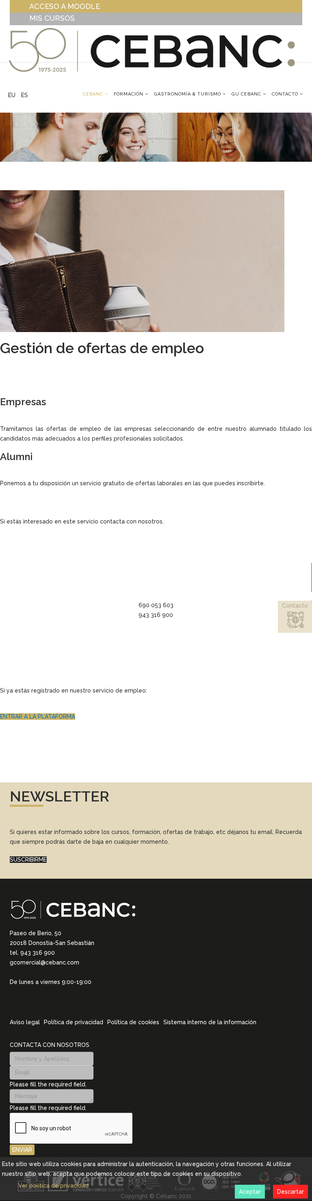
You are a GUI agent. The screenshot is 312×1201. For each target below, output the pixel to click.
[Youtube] (55, 1001)
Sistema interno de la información (209, 1022)
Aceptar (250, 1191)
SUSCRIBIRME (28, 859)
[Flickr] (66, 1001)
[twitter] (34, 1001)
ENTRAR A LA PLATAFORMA (37, 716)
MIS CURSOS (52, 18)
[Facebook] (44, 1001)
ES (24, 95)
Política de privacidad (73, 1022)
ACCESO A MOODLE (64, 6)
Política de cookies (133, 1022)
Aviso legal (25, 1022)
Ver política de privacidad (53, 1185)
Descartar (290, 1191)
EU (11, 95)
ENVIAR (22, 1150)
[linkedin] (13, 1001)
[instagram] (23, 1001)
